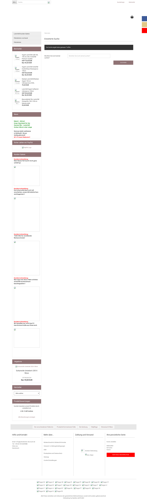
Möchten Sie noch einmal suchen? (52, 57)
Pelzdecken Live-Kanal (21, 38)
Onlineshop (66, 498)
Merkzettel (131, 2)
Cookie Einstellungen (50, 460)
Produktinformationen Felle (66, 427)
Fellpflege (94, 427)
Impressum (15, 448)
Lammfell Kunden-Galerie (21, 34)
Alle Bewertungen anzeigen (26, 417)
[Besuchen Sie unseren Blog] (144, 24)
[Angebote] (38, 361)
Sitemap (46, 457)
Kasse (109, 449)
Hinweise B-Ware (107, 427)
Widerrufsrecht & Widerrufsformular (55, 442)
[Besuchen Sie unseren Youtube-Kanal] (144, 30)
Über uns (15, 446)
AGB (45, 449)
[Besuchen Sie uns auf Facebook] (144, 18)
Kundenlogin (121, 2)
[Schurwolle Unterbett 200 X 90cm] (26, 367)
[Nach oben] (141, 495)
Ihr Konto (109, 448)
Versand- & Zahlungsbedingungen (54, 446)
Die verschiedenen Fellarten (43, 427)
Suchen (123, 62)
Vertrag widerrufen (120, 455)
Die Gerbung (83, 427)
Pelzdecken (17, 42)
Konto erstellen (111, 442)
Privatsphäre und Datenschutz (53, 453)
